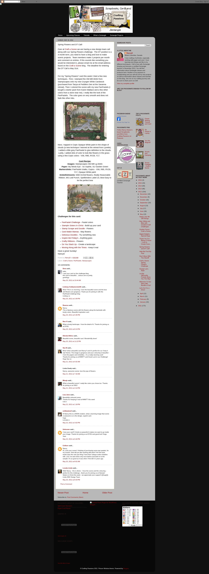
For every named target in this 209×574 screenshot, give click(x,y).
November (144, 197)
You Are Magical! (148, 141)
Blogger (126, 568)
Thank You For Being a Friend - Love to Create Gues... (145, 241)
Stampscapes (87, 261)
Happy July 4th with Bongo (144, 217)
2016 (140, 180)
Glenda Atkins (68, 336)
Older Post (107, 493)
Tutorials (87, 35)
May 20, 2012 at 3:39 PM (71, 298)
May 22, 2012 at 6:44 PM (71, 439)
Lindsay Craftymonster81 (72, 287)
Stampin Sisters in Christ (72, 225)
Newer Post (63, 493)
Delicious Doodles (70, 235)
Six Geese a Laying (148, 131)
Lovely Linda (67, 468)
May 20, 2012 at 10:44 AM (72, 280)
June (142, 211)
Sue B (65, 348)
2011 (140, 306)
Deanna (66, 305)
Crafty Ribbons (68, 241)
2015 (140, 183)
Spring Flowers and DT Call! (144, 247)
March (142, 296)
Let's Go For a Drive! (144, 289)
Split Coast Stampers (65, 506)
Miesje (65, 380)
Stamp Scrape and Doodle (73, 228)
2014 (140, 186)
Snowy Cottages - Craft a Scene (148, 165)
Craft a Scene (71, 49)
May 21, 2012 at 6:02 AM (71, 362)
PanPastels (77, 261)
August (142, 205)
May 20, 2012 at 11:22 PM (72, 341)
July (141, 208)
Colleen (65, 445)
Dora (64, 268)
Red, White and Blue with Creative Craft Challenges (145, 223)
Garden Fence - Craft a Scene (145, 230)
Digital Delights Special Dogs (144, 235)
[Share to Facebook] (90, 258)
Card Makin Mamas (70, 232)
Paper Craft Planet (64, 508)
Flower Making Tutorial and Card (148, 121)
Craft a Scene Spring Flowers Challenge (144, 263)
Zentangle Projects (116, 35)
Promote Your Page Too (123, 122)
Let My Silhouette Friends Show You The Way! (145, 276)
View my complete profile (125, 83)
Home (60, 35)
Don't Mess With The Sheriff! (145, 257)
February (143, 299)
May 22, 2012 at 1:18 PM (71, 404)
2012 (140, 191)
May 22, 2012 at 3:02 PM (71, 423)
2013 (140, 189)
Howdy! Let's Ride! (143, 269)
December (144, 194)
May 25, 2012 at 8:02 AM (71, 461)
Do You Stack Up (69, 244)
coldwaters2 (67, 411)
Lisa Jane (66, 395)
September (144, 202)
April (141, 293)
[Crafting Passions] (119, 120)
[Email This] (84, 258)
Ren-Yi (65, 321)
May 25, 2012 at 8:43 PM (71, 480)
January (143, 302)
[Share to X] (88, 258)
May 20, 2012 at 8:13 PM (71, 329)
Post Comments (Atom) (75, 497)
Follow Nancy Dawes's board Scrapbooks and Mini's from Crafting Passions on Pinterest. (124, 134)
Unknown (66, 429)
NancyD (130, 53)
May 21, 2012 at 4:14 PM (71, 388)
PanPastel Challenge (71, 222)
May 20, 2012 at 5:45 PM (71, 315)
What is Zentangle (99, 35)
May (141, 214)
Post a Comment (66, 484)
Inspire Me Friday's (70, 238)
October (143, 200)
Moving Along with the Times (74, 247)
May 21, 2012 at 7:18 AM (71, 374)
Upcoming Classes (73, 35)
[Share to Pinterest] (92, 258)
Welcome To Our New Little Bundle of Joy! (145, 283)
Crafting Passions (121, 116)
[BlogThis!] (86, 258)
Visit (62, 536)
